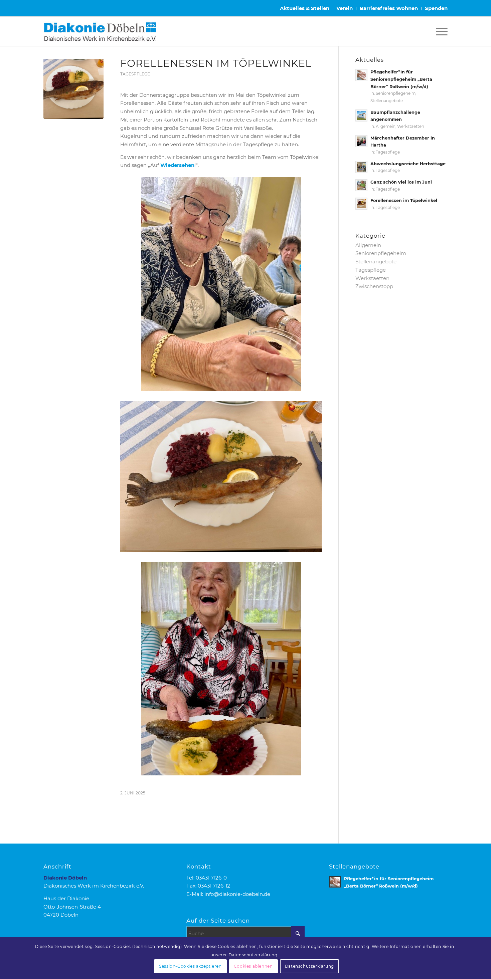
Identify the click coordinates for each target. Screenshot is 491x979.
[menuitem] (305, 8)
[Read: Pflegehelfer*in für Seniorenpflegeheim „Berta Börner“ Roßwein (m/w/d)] (361, 75)
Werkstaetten (410, 126)
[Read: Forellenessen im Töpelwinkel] (361, 204)
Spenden (436, 8)
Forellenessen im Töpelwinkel (403, 200)
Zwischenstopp (374, 286)
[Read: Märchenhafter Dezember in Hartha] (361, 141)
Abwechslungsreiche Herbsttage (408, 163)
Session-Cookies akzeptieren (190, 966)
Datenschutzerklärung (309, 966)
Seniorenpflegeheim (396, 93)
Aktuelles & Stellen (304, 8)
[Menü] (440, 31)
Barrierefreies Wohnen (389, 8)
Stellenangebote (386, 100)
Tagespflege (135, 73)
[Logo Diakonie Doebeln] (99, 31)
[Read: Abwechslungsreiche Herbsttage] (361, 167)
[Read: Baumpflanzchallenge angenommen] (361, 115)
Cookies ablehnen (253, 966)
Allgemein (385, 126)
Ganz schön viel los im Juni (401, 182)
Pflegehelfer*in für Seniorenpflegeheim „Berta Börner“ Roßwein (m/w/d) (401, 79)
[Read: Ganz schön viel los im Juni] (361, 185)
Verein (344, 8)
